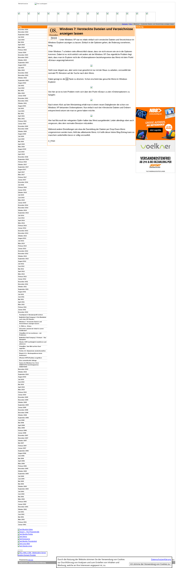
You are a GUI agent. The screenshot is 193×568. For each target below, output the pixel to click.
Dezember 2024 (23, 29)
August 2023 (22, 65)
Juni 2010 (21, 382)
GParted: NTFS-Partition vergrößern (30, 358)
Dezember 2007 (23, 435)
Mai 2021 (21, 113)
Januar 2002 (22, 504)
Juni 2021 (21, 111)
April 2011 (21, 302)
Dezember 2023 (23, 55)
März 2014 (21, 223)
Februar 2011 (22, 307)
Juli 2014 (21, 215)
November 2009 (23, 400)
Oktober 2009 (22, 402)
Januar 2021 (22, 123)
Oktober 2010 (22, 372)
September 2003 (23, 489)
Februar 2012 (22, 276)
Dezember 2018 (23, 157)
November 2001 (23, 506)
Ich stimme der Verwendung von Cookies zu (150, 564)
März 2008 (21, 428)
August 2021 (22, 106)
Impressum (23, 563)
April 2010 (21, 387)
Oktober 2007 (22, 440)
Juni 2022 (21, 88)
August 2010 (22, 377)
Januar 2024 (22, 52)
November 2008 (23, 412)
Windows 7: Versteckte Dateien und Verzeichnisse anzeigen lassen (30, 322)
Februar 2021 (22, 121)
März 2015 (21, 200)
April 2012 (21, 271)
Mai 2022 (21, 90)
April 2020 (21, 144)
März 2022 (21, 93)
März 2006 (21, 463)
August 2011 (22, 291)
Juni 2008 (21, 420)
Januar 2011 (22, 309)
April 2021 (21, 116)
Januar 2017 (22, 179)
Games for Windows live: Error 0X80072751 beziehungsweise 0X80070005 (29, 364)
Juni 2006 (21, 456)
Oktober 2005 (22, 471)
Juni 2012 (21, 266)
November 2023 (23, 57)
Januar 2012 (22, 279)
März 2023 (21, 70)
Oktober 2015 (22, 192)
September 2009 (23, 405)
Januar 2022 (22, 95)
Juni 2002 (21, 494)
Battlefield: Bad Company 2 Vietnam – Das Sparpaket (32, 338)
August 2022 (22, 83)
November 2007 (23, 438)
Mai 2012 (21, 269)
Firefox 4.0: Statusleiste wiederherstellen (32, 351)
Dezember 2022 (23, 73)
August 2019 (22, 149)
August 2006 (22, 453)
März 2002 (21, 499)
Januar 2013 (22, 248)
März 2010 (21, 389)
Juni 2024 (21, 39)
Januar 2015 (22, 202)
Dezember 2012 (23, 251)
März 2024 (21, 47)
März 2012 (21, 274)
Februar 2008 (22, 430)
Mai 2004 (21, 484)
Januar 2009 (22, 407)
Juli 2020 (21, 136)
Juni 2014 (21, 218)
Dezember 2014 (23, 205)
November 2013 (23, 233)
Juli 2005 (21, 476)
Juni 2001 (21, 514)
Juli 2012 (21, 263)
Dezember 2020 (23, 126)
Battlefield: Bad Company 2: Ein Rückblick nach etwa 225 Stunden (32, 318)
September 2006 (23, 451)
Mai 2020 (21, 141)
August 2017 (22, 169)
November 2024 (23, 32)
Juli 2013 (21, 241)
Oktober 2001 (22, 509)
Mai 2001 (21, 517)
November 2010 (23, 369)
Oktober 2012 (22, 256)
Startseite (125, 24)
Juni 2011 (21, 297)
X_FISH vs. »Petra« (25, 326)
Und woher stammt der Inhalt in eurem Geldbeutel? (31, 329)
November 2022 (23, 75)
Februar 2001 (22, 522)
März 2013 (21, 243)
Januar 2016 (22, 190)
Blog (130, 24)
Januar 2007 (22, 448)
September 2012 (23, 258)
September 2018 (23, 159)
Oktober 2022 (22, 78)
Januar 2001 (22, 524)
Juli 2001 (21, 512)
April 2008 (21, 425)
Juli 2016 (21, 185)
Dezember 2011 (23, 281)
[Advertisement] (155, 67)
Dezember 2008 (23, 410)
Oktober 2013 (22, 236)
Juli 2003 (21, 491)
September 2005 (23, 473)
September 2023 (23, 62)
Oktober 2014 (22, 210)
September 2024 (23, 34)
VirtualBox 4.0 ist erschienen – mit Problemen (30, 334)
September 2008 (23, 417)
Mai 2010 (21, 384)
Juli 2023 (21, 67)
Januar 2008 (22, 433)
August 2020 (22, 134)
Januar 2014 (22, 228)
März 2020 (21, 146)
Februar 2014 (22, 225)
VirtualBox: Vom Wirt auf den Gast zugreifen (30, 347)
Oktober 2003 (22, 486)
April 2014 (21, 220)
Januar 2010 (22, 394)
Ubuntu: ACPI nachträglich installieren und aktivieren (32, 342)
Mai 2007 (21, 443)
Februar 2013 (22, 246)
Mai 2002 (21, 496)
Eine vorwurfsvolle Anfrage (28, 360)
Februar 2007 (22, 445)
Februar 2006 (22, 466)
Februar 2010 (22, 392)
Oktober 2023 (22, 60)
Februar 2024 (22, 50)
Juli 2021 (21, 108)
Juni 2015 (21, 197)
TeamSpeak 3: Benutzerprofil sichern (31, 314)
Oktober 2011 (22, 286)
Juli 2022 (21, 85)
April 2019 (21, 154)
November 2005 (23, 468)
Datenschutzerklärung (37, 563)
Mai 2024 (21, 42)
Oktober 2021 (22, 103)
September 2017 (23, 167)
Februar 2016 (22, 187)
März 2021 (21, 118)
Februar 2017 (22, 177)
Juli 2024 (21, 37)
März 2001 (21, 519)
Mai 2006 (21, 458)
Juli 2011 (21, 294)
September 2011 (23, 289)
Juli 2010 (21, 379)
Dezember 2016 (23, 182)
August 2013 (22, 238)
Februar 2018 (22, 162)
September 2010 (23, 374)
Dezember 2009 (23, 397)
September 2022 (23, 80)
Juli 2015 (21, 195)
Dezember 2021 (23, 98)
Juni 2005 (21, 478)
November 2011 (23, 284)
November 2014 (23, 207)
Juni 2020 (21, 139)
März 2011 (21, 304)
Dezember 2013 (23, 230)
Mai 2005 (21, 481)
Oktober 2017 (22, 164)
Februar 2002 (22, 501)
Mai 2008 (21, 422)
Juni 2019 (21, 151)
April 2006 (21, 461)
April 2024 (21, 44)
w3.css (30, 560)
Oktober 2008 (22, 415)
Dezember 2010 (23, 312)
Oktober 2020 (22, 131)
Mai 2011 (21, 299)
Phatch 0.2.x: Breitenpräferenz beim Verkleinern (30, 354)
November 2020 (23, 128)
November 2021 (23, 101)
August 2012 (22, 261)
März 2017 (21, 174)
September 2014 (23, 213)
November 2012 (23, 253)
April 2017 (21, 172)
